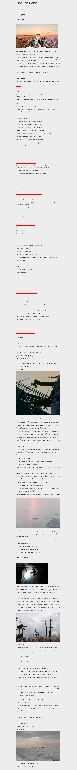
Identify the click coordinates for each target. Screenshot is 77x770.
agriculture (22, 356)
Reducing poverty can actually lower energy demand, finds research (29, 121)
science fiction (26, 552)
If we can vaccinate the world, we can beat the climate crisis (27, 157)
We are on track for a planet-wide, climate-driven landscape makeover (29, 176)
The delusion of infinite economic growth (24, 275)
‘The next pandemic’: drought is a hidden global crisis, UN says (28, 136)
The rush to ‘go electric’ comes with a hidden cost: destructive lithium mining (31, 170)
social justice (31, 552)
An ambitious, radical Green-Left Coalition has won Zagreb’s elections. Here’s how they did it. (34, 304)
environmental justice (42, 551)
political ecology (54, 551)
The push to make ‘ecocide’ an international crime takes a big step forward (30, 124)
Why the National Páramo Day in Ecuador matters (26, 81)
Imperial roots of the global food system (24, 185)
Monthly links (23, 355)
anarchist (26, 551)
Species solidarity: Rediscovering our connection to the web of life (29, 245)
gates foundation (40, 356)
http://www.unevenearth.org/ (51, 422)
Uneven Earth (26, 3)
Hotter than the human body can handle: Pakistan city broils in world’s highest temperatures (33, 133)
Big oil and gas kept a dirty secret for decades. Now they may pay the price (30, 130)
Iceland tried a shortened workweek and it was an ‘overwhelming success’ (30, 139)
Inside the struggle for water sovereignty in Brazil (25, 188)
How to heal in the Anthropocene (22, 227)
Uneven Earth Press (51, 9)
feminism (49, 551)
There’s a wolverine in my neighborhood (24, 257)
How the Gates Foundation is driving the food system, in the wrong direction (31, 106)
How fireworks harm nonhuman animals (24, 251)
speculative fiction (38, 552)
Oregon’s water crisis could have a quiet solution (25, 191)
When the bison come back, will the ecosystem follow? (26, 254)
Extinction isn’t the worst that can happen (24, 94)
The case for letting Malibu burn (22, 216)
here (49, 347)
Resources (44, 9)
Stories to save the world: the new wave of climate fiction (27, 330)
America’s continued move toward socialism (24, 142)
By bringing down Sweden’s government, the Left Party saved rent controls (30, 307)
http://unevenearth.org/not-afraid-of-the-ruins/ (47, 424)
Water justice (21, 358)
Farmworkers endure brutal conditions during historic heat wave (28, 202)
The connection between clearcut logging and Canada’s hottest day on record (31, 165)
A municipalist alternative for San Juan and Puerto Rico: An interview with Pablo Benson (33, 310)
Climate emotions (37, 227)
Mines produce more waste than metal (23, 219)
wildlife (26, 358)
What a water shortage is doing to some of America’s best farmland (29, 193)
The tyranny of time (20, 233)
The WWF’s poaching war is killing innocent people (26, 162)
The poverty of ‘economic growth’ (22, 278)
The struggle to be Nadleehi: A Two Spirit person (25, 224)
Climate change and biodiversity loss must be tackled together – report (29, 242)
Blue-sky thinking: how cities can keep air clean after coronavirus (28, 319)
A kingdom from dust (20, 196)
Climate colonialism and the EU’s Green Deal (25, 103)
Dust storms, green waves (21, 160)
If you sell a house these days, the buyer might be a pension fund (28, 313)
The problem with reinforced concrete (23, 230)
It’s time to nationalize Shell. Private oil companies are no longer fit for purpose (31, 287)
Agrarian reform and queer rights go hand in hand (25, 109)
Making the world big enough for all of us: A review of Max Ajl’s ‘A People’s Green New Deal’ (34, 290)
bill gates (26, 356)
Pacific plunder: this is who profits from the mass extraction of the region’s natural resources (34, 99)
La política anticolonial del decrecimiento (24, 269)
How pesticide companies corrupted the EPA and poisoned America (29, 207)
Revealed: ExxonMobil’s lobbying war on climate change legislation (29, 127)
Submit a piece (28, 9)
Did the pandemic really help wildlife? (23, 248)
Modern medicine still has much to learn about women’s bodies (28, 222)
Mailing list (22, 9)
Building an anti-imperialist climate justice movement (26, 292)
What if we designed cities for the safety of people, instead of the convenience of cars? (32, 316)
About (17, 9)
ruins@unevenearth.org (20, 482)
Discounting (18, 85)
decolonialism (31, 551)
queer (45, 356)
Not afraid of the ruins (36, 9)
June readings (21, 19)
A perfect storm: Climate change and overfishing (25, 199)
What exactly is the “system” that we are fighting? (26, 154)
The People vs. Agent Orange (22, 346)
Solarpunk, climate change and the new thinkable (25, 332)
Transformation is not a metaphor (22, 295)
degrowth (30, 356)
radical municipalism (51, 356)
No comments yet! (19, 359)
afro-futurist (22, 551)
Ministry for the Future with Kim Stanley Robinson (26, 335)
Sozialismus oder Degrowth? (21, 272)
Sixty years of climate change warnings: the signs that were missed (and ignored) (31, 173)
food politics (34, 356)
